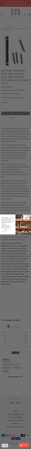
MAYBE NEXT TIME (4, 231)
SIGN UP (6, 229)
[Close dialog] (30, 215)
